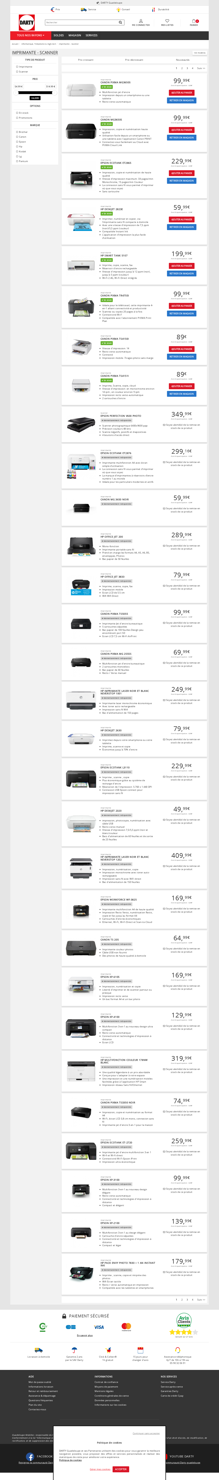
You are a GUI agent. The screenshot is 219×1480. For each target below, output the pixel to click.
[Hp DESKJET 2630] (81, 739)
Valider (35, 98)
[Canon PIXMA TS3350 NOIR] (81, 1113)
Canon (22, 136)
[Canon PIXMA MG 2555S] (81, 662)
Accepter (120, 1469)
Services (91, 35)
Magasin (75, 35)
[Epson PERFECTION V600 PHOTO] (81, 424)
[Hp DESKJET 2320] (81, 824)
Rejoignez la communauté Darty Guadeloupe (44, 1462)
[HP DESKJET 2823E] (81, 222)
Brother (23, 132)
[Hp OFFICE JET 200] (81, 547)
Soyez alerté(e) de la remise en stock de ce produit (182, 426)
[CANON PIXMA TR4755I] (81, 307)
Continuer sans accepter (146, 1433)
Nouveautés (183, 59)
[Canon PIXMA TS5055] (81, 624)
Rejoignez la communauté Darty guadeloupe (175, 1462)
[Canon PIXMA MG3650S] (81, 91)
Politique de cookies (70, 1460)
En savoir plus (85, 1335)
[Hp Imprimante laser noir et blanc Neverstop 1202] (81, 868)
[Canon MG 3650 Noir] (81, 508)
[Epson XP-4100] (81, 1028)
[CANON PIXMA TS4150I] (81, 347)
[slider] (15, 92)
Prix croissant (85, 59)
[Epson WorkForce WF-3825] (81, 910)
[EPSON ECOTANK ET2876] (81, 466)
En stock (23, 112)
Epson (22, 141)
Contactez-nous (37, 1409)
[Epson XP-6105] (81, 987)
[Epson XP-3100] (81, 1191)
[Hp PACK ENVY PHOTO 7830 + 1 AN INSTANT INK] (81, 1274)
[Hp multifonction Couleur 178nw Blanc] (81, 1071)
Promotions (25, 117)
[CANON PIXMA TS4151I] (81, 386)
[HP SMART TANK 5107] (81, 265)
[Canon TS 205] (81, 948)
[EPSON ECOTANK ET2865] (81, 176)
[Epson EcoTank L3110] (81, 779)
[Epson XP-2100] (81, 1233)
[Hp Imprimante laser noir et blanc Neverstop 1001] (81, 701)
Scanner (23, 71)
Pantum (23, 161)
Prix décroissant (134, 59)
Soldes (59, 35)
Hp (20, 146)
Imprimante (25, 66)
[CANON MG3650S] (81, 131)
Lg (20, 156)
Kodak (22, 151)
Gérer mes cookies (100, 1469)
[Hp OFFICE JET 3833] (81, 585)
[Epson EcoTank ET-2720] (81, 1151)
